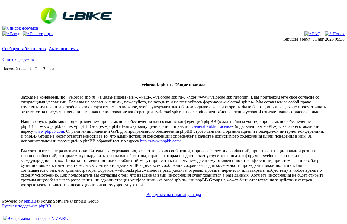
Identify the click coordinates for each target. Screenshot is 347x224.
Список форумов (18, 59)
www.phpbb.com (49, 131)
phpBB (30, 201)
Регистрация (41, 33)
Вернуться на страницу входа (173, 194)
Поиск (338, 33)
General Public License (212, 126)
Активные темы (64, 48)
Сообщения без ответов (24, 48)
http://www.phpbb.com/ (160, 141)
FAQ (316, 33)
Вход (14, 33)
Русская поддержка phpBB (26, 206)
